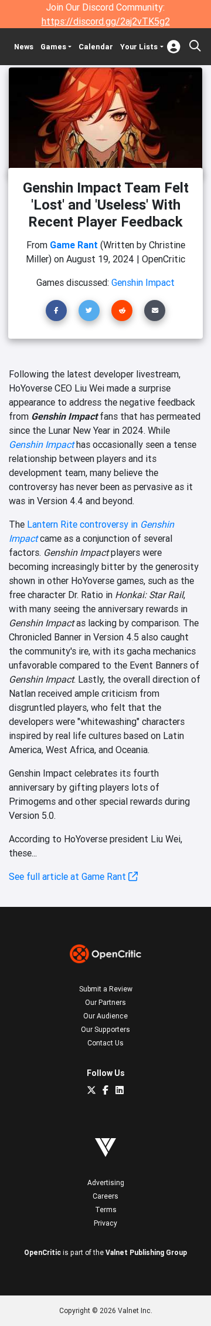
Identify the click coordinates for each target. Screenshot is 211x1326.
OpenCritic (42, 1252)
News (23, 47)
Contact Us (105, 1042)
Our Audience (105, 1015)
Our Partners (105, 1002)
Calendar (96, 47)
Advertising (105, 1182)
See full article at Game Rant (68, 876)
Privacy (105, 1223)
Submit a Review (105, 988)
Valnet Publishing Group (146, 1252)
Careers (105, 1196)
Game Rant (74, 245)
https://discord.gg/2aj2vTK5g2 (106, 21)
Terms (106, 1209)
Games (53, 47)
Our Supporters (105, 1029)
